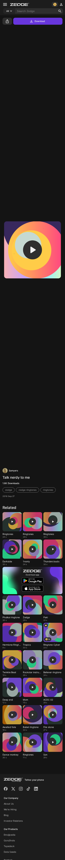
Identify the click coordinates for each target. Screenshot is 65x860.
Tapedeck (9, 846)
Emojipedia (9, 834)
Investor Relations (13, 820)
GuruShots (9, 840)
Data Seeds (10, 851)
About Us (9, 803)
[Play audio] (32, 249)
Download (40, 21)
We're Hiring (10, 809)
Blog (6, 815)
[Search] (59, 11)
